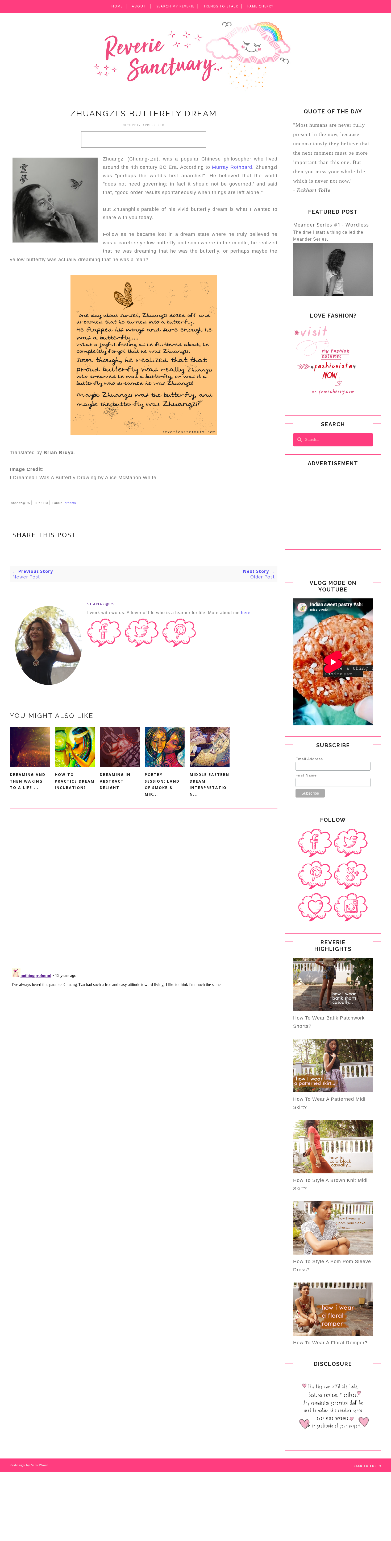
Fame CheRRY (260, 6)
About (139, 6)
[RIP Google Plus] (351, 875)
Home (117, 6)
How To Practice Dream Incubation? (75, 781)
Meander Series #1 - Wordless (331, 224)
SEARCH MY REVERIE (175, 6)
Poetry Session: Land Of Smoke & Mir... (162, 784)
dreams (70, 502)
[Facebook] (315, 843)
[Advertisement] (143, 139)
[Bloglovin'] (315, 907)
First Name (306, 775)
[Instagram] (351, 907)
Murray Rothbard (232, 167)
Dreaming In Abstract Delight (115, 781)
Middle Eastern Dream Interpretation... (209, 784)
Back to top (365, 1466)
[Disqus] (144, 893)
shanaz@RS (101, 603)
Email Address (309, 759)
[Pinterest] (315, 875)
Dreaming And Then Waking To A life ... (27, 781)
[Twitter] (351, 843)
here (246, 612)
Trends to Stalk (220, 6)
